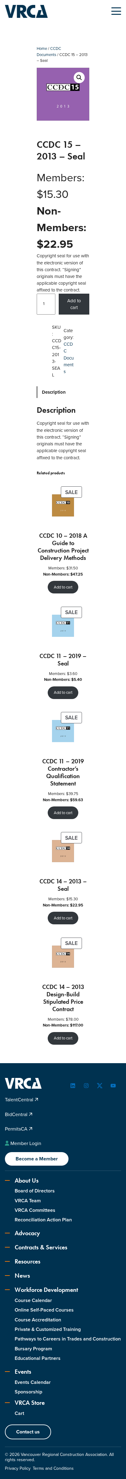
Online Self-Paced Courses (44, 1309)
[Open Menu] (116, 11)
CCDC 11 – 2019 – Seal (63, 659)
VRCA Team (28, 1200)
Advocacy (27, 1233)
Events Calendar (33, 1382)
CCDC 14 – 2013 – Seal (63, 885)
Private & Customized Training (48, 1329)
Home (42, 48)
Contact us (28, 1431)
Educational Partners (38, 1358)
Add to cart (74, 304)
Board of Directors (35, 1190)
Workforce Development (46, 1289)
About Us (27, 1180)
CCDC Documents (49, 52)
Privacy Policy (18, 1468)
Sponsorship (28, 1391)
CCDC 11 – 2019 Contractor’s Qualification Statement (63, 772)
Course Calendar (33, 1300)
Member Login (25, 1143)
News (22, 1275)
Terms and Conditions (53, 1468)
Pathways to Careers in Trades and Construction (68, 1338)
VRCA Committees (35, 1210)
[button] (79, 77)
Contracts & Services (41, 1247)
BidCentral (17, 1114)
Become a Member (37, 1158)
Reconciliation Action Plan (43, 1219)
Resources (27, 1261)
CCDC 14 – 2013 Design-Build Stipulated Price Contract (63, 998)
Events (23, 1371)
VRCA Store (30, 1402)
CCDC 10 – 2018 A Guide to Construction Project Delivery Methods (63, 546)
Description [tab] (54, 392)
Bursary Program (33, 1348)
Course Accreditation (38, 1319)
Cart (19, 1413)
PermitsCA (17, 1128)
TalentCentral (20, 1099)
